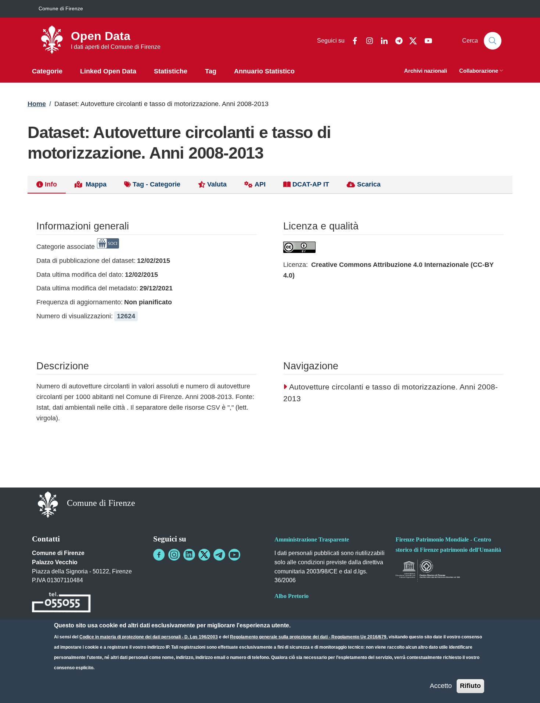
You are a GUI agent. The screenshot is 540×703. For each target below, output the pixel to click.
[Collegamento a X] (204, 555)
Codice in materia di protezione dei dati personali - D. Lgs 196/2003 (148, 636)
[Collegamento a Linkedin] (189, 555)
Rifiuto (470, 685)
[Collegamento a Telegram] (219, 555)
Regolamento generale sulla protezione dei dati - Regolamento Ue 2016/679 (308, 636)
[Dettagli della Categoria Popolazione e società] (108, 246)
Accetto (441, 685)
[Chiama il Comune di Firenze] (61, 604)
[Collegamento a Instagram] (174, 555)
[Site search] (492, 41)
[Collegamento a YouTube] (234, 555)
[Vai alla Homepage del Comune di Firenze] (48, 504)
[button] (482, 71)
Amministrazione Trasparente (311, 539)
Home (37, 104)
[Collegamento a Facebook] (159, 555)
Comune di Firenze (61, 8)
